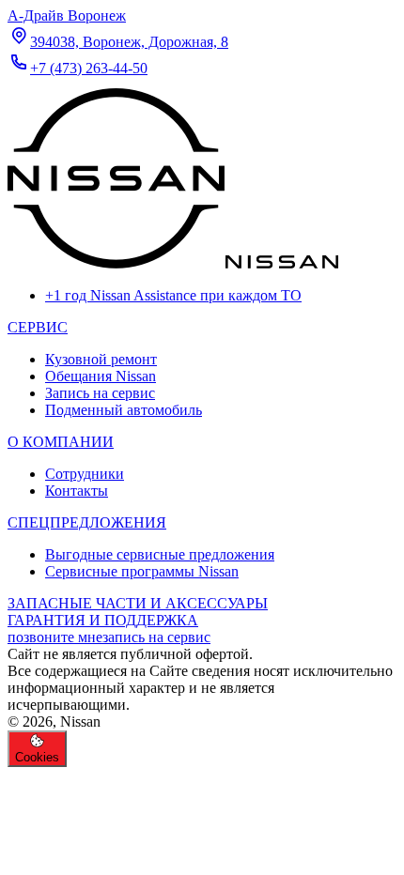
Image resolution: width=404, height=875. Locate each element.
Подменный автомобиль (123, 410)
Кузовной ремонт (101, 359)
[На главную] (173, 263)
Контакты (76, 491)
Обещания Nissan (100, 376)
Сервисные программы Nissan (142, 571)
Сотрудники (84, 474)
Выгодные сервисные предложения (159, 554)
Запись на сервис (100, 393)
